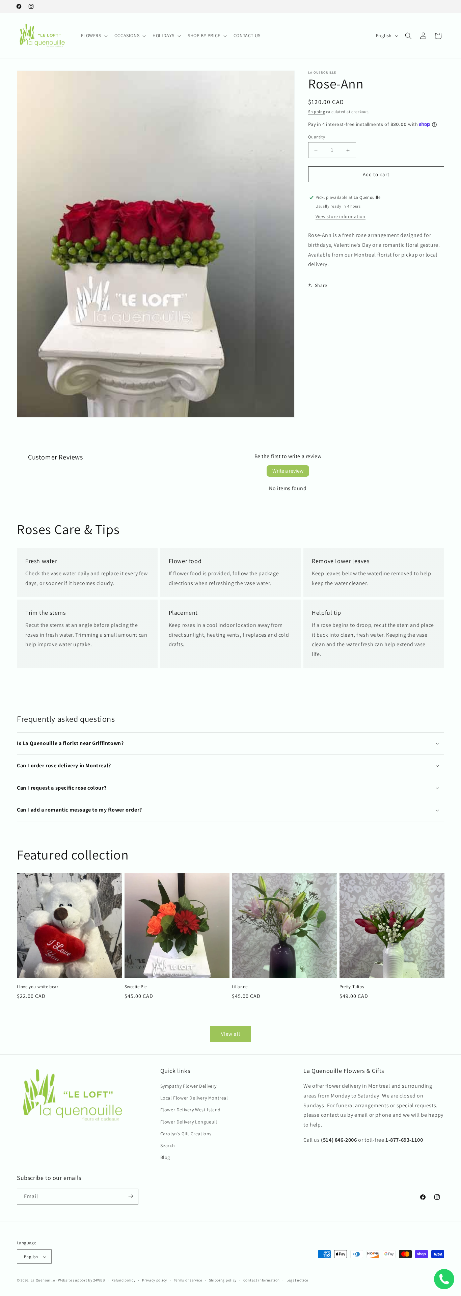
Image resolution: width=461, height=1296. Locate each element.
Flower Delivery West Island (190, 1110)
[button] (93, 35)
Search (167, 1145)
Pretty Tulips (352, 986)
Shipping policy (223, 1280)
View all (230, 1034)
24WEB (99, 1280)
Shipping (316, 111)
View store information (340, 216)
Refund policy (123, 1280)
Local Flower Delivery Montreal (194, 1098)
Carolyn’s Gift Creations (186, 1134)
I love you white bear (37, 986)
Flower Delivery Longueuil (188, 1122)
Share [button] (321, 285)
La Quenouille (43, 1280)
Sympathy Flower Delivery (188, 1086)
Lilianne (240, 986)
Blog (165, 1158)
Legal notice (297, 1280)
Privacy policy (154, 1280)
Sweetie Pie (136, 986)
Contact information (261, 1280)
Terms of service (188, 1280)
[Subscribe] (130, 1196)
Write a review (287, 470)
